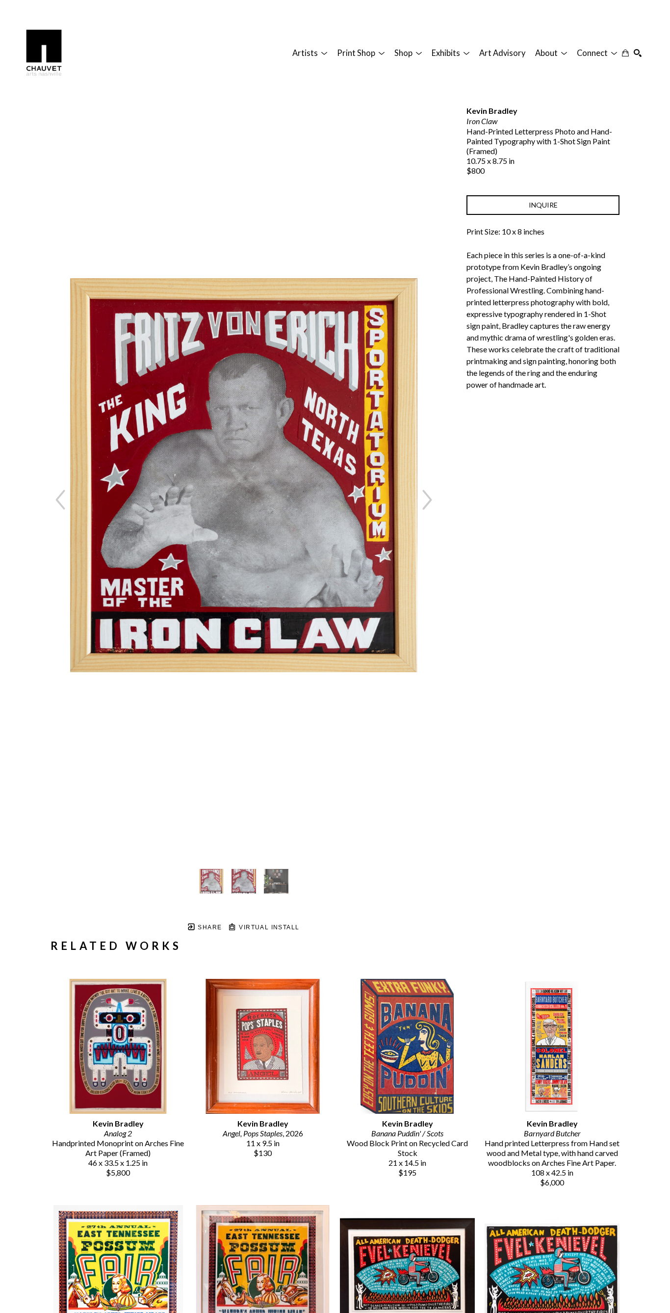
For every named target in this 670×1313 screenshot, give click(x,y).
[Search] (638, 53)
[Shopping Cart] (625, 53)
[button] (309, 53)
